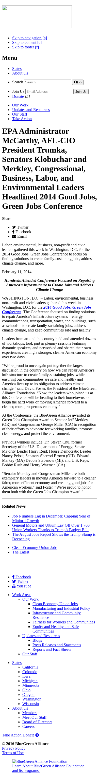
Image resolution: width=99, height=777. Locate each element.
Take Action (22, 119)
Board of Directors (37, 722)
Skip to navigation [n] (29, 38)
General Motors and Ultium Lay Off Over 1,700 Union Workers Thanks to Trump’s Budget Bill (51, 527)
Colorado (29, 672)
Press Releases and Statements (56, 645)
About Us (20, 73)
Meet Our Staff (34, 717)
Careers (28, 726)
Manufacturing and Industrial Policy (61, 608)
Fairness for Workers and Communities (63, 622)
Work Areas (21, 595)
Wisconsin (30, 703)
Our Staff (19, 114)
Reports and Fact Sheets (51, 649)
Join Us (18, 91)
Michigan (30, 681)
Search (17, 82)
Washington (31, 699)
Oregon (28, 694)
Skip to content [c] (27, 42)
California (30, 667)
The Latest (20, 552)
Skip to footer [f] (25, 47)
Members (29, 713)
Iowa (26, 676)
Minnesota (30, 685)
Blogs (37, 640)
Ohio (26, 690)
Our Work (20, 105)
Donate (18, 96)
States (17, 68)
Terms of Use (13, 753)
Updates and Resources (31, 109)
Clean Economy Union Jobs (34, 547)
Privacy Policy (13, 748)
